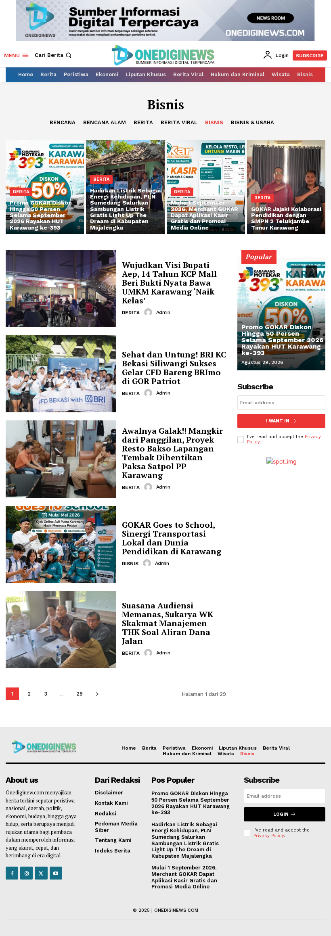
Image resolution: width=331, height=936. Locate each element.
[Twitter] (41, 873)
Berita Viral (179, 122)
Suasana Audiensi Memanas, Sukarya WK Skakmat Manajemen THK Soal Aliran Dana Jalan (167, 623)
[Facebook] (12, 873)
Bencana (62, 122)
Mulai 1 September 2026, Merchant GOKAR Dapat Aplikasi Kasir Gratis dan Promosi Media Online (184, 877)
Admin (163, 312)
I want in (277, 421)
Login (281, 814)
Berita (143, 122)
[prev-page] (297, 271)
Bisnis (214, 122)
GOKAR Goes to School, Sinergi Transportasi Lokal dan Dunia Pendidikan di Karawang (171, 538)
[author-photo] (149, 312)
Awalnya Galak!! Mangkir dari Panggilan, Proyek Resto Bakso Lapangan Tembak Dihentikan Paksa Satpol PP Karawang (172, 453)
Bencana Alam (104, 122)
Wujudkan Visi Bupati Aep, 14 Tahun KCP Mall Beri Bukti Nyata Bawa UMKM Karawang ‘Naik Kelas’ (169, 282)
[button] (54, 55)
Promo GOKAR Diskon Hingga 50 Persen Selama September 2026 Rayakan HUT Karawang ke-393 (282, 340)
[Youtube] (56, 873)
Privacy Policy (268, 835)
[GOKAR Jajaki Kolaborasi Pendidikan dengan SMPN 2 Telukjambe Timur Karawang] (286, 187)
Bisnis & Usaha (252, 122)
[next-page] (97, 693)
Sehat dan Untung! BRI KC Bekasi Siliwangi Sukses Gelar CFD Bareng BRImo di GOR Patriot (174, 368)
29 (79, 694)
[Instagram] (26, 873)
